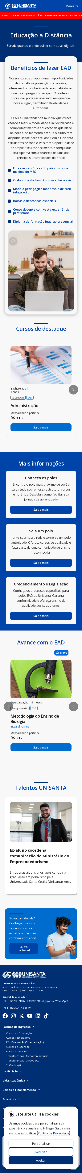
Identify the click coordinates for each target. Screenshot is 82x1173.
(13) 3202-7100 (35, 990)
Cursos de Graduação (19, 1033)
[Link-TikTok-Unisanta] (46, 1016)
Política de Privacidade (53, 1133)
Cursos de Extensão (18, 1047)
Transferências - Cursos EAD (22, 1060)
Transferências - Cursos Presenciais (27, 1056)
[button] (8, 390)
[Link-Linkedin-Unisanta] (5, 1016)
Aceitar (41, 1160)
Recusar (41, 1152)
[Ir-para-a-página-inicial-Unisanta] (24, 974)
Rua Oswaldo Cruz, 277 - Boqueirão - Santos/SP (29, 987)
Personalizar (41, 1143)
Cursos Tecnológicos (18, 1037)
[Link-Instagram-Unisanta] (13, 1016)
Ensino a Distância (16, 1051)
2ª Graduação (14, 1065)
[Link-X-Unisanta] (21, 1016)
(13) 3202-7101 (34, 1001)
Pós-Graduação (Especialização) (25, 1042)
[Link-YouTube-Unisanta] (29, 1016)
